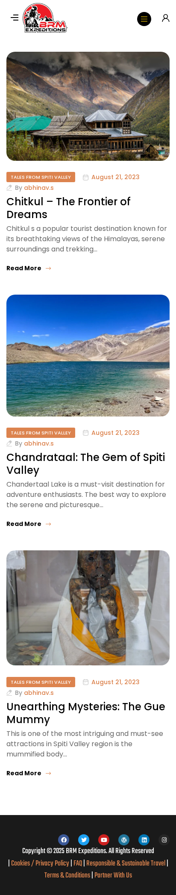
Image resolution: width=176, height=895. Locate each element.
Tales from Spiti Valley (41, 177)
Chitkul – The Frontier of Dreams (68, 208)
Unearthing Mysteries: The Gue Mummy (85, 713)
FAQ (77, 863)
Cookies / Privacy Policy (40, 863)
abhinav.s (39, 187)
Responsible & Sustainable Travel (125, 863)
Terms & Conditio (64, 875)
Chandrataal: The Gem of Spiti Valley (85, 463)
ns (87, 875)
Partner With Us (113, 875)
